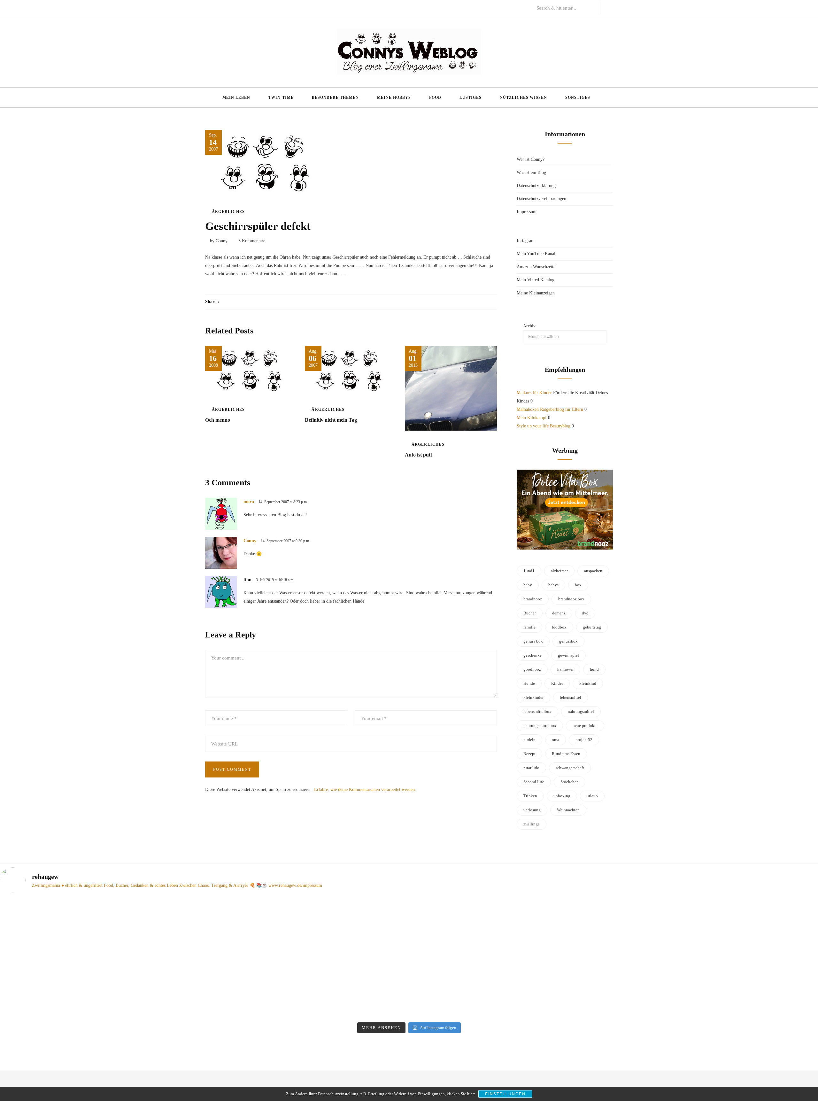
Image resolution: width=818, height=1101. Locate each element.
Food (435, 97)
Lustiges (470, 97)
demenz (559, 613)
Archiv (529, 326)
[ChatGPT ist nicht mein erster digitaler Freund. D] (306, 959)
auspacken (593, 570)
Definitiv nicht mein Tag (331, 420)
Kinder (557, 683)
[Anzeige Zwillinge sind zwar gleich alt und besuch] (99, 946)
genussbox (568, 641)
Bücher (529, 613)
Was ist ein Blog (531, 172)
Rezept (529, 753)
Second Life (533, 781)
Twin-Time (281, 97)
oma (555, 739)
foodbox (559, 627)
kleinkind (587, 683)
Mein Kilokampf (532, 417)
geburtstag (592, 627)
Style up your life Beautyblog (543, 426)
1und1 (529, 570)
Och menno (217, 420)
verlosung (532, 810)
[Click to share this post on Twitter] (240, 302)
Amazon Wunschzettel (537, 266)
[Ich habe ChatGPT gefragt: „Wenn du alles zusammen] (512, 942)
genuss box (533, 641)
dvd (585, 613)
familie (529, 627)
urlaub (592, 795)
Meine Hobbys (394, 97)
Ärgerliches (228, 211)
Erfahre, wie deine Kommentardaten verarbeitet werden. (365, 789)
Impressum (526, 211)
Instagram (526, 240)
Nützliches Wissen (523, 97)
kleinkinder (533, 697)
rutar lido (531, 767)
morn (248, 501)
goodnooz (532, 669)
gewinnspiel (568, 655)
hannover (565, 669)
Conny (249, 540)
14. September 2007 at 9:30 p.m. (285, 541)
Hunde (529, 683)
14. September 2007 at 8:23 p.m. (283, 502)
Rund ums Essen (566, 753)
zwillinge (531, 824)
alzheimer (559, 570)
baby (527, 584)
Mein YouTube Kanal (536, 253)
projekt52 (583, 739)
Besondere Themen (335, 97)
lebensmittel (570, 697)
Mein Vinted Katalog (535, 279)
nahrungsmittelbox (539, 725)
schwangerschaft (570, 767)
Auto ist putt (418, 454)
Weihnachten (568, 810)
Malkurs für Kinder (534, 392)
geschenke (532, 655)
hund (594, 669)
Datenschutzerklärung (536, 185)
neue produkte (585, 725)
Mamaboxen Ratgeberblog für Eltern (550, 409)
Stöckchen (569, 781)
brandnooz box (571, 599)
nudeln (529, 739)
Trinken (530, 795)
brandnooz (532, 599)
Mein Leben (236, 97)
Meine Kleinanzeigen (536, 293)
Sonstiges (577, 97)
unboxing (561, 795)
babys (553, 584)
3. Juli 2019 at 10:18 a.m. (275, 580)
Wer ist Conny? (530, 159)
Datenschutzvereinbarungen (541, 198)
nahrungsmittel (581, 711)
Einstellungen (505, 1094)
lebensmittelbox (537, 711)
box (578, 584)
